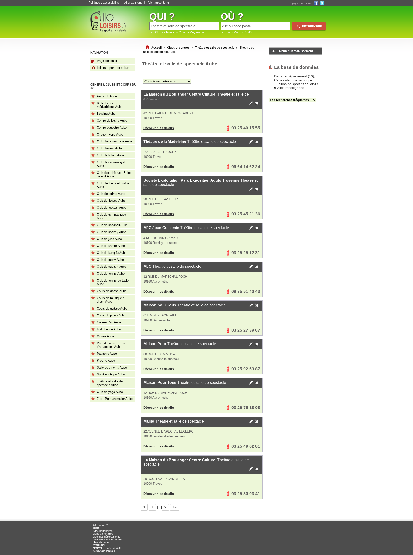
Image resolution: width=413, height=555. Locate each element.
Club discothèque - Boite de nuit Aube (114, 174)
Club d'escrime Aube (111, 194)
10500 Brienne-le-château (161, 359)
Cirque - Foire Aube (110, 134)
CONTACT (99, 545)
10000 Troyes (152, 118)
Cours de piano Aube (111, 315)
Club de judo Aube (109, 239)
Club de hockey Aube (111, 232)
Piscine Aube (106, 360)
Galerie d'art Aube (109, 322)
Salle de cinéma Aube (112, 367)
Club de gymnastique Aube (111, 216)
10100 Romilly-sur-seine (160, 243)
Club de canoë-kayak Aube (111, 164)
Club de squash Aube (111, 266)
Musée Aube (105, 336)
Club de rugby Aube (110, 259)
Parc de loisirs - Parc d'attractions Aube (111, 344)
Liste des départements (106, 536)
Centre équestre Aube (112, 127)
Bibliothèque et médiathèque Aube (109, 105)
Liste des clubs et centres (108, 539)
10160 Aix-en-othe (155, 281)
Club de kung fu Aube (111, 253)
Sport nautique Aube (111, 374)
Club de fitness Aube (111, 200)
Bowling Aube (106, 113)
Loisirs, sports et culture (113, 68)
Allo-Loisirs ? (100, 525)
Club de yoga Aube (110, 392)
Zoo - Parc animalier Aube (115, 399)
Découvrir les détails (158, 128)
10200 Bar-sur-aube (156, 320)
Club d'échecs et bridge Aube (113, 185)
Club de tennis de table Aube (113, 282)
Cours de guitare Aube (112, 308)
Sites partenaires (103, 530)
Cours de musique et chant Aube (111, 299)
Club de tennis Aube (111, 273)
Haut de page (101, 542)
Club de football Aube (111, 207)
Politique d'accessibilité (104, 2)
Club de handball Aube (112, 225)
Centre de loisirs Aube (112, 120)
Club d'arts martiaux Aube (114, 141)
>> (175, 507)
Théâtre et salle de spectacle (196, 96)
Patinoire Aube (107, 353)
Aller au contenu (158, 2)
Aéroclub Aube (107, 96)
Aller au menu (133, 2)
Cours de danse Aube (111, 291)
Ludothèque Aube (109, 329)
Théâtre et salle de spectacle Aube (110, 383)
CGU (96, 528)
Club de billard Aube (110, 155)
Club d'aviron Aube (109, 148)
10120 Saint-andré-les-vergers (164, 436)
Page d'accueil (107, 61)
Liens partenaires (103, 533)
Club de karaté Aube (111, 246)
